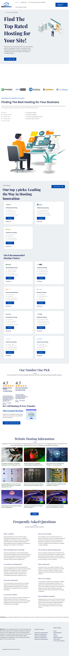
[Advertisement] (34, 75)
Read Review (8, 221)
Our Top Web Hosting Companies (37, 2)
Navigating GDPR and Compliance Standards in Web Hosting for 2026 (10, 464)
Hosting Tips (23, 2)
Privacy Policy (56, 639)
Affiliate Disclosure (58, 637)
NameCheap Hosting (12, 292)
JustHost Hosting (42, 267)
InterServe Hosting (11, 342)
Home (16, 2)
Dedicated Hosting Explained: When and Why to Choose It (56, 484)
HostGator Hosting (11, 232)
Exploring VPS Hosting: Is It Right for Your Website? (33, 506)
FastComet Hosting (42, 342)
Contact (55, 636)
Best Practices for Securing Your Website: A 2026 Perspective (55, 464)
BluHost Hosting (41, 292)
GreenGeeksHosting (11, 267)
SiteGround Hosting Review (41, 632)
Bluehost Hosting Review (40, 634)
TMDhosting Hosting (43, 208)
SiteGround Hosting (11, 208)
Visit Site (10, 218)
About (55, 634)
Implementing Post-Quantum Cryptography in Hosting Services (33, 464)
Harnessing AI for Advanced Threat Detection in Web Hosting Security (33, 484)
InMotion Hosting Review (40, 637)
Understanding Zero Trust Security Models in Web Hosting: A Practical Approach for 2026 (11, 485)
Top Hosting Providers (20, 7)
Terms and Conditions (59, 641)
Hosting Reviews (57, 632)
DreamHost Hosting (11, 317)
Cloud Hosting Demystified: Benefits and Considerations (11, 506)
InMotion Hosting (42, 317)
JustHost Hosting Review (40, 636)
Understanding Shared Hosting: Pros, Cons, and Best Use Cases (55, 506)
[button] (61, 5)
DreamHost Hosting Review (41, 639)
